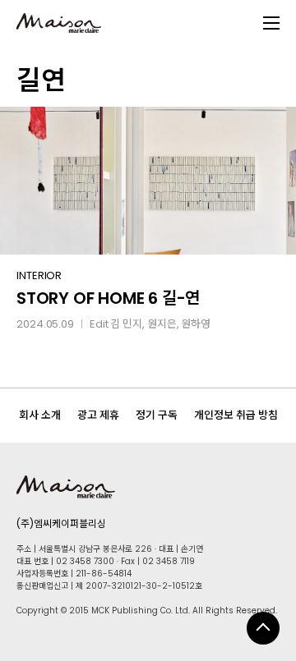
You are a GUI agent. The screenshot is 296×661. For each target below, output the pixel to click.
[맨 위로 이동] (263, 628)
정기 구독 (157, 415)
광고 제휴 (98, 415)
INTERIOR (39, 275)
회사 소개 (40, 415)
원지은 (162, 324)
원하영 (195, 324)
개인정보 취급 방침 (236, 415)
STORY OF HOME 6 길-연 (108, 298)
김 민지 (126, 324)
